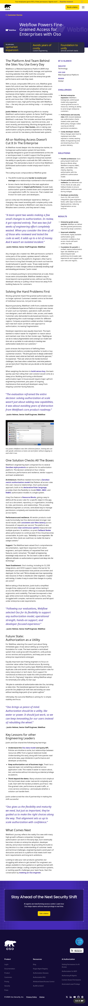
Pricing (6, 981)
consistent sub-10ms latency (33, 522)
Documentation (9, 969)
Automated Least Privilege (71, 984)
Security (7, 986)
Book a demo (72, 7)
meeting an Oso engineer (30, 872)
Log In (6, 964)
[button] (82, 7)
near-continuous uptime (28, 528)
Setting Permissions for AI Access (71, 966)
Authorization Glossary (41, 973)
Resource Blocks (29, 497)
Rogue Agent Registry (40, 969)
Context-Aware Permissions (71, 980)
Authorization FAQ (39, 977)
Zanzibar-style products (16, 467)
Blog (34, 964)
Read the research (66, 2)
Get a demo (44, 913)
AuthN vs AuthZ (38, 986)
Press (6, 990)
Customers (8, 977)
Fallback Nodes (44, 530)
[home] (7, 7)
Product (7, 973)
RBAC (38, 490)
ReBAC (8, 492)
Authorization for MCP (69, 971)
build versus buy (38, 371)
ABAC (44, 490)
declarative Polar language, (35, 487)
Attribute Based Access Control (43, 981)
